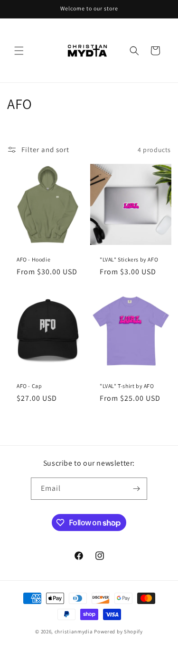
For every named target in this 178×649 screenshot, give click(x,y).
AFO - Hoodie (33, 259)
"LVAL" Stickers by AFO (129, 259)
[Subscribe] (136, 489)
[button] (19, 50)
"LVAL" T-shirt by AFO (127, 385)
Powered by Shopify (118, 631)
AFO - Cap (29, 385)
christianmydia (74, 631)
